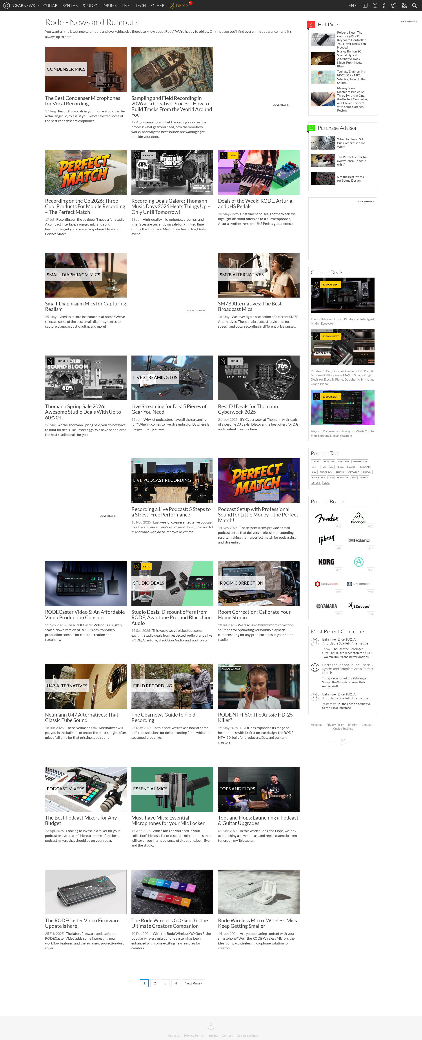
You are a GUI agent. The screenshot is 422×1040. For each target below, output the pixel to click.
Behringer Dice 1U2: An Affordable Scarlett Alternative (345, 641)
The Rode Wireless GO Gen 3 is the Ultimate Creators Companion (169, 923)
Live (126, 5)
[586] (327, 539)
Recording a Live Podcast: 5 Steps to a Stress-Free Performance (171, 512)
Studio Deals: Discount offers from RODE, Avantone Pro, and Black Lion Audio (171, 617)
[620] (358, 517)
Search (415, 5)
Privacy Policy (335, 724)
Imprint (352, 724)
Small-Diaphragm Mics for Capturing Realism (85, 306)
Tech (140, 5)
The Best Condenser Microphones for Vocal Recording (82, 101)
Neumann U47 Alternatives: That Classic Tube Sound (81, 717)
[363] (359, 561)
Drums (109, 5)
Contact (367, 724)
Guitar (50, 5)
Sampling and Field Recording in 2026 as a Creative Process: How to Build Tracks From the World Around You (171, 106)
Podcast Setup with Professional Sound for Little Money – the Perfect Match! (258, 514)
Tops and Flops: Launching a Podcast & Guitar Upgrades (258, 820)
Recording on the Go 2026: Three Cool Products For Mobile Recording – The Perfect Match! (85, 206)
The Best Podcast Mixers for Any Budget (81, 820)
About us (316, 724)
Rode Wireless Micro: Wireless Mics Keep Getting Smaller (257, 923)
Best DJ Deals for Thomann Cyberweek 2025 (248, 409)
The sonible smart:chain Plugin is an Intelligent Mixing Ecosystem (342, 304)
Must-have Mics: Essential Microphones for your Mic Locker (168, 820)
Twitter (393, 5)
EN (352, 5)
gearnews (24, 5)
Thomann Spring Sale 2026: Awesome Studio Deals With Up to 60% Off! (83, 412)
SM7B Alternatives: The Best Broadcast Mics (250, 306)
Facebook (384, 5)
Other (157, 5)
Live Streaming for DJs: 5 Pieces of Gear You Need (169, 409)
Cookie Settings (343, 728)
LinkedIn (365, 5)
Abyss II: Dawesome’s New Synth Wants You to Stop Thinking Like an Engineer (342, 416)
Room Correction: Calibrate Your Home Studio (254, 614)
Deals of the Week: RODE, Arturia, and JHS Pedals (255, 203)
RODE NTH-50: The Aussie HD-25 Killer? (255, 717)
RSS (404, 5)
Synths (70, 5)
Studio (90, 5)
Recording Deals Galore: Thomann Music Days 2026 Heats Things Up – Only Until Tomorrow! (170, 206)
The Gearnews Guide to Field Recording (163, 717)
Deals (182, 5)
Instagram (375, 5)
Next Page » (193, 983)
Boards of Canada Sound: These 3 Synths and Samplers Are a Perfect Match (347, 669)
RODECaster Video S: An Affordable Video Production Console (85, 614)
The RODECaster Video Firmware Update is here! (82, 923)
